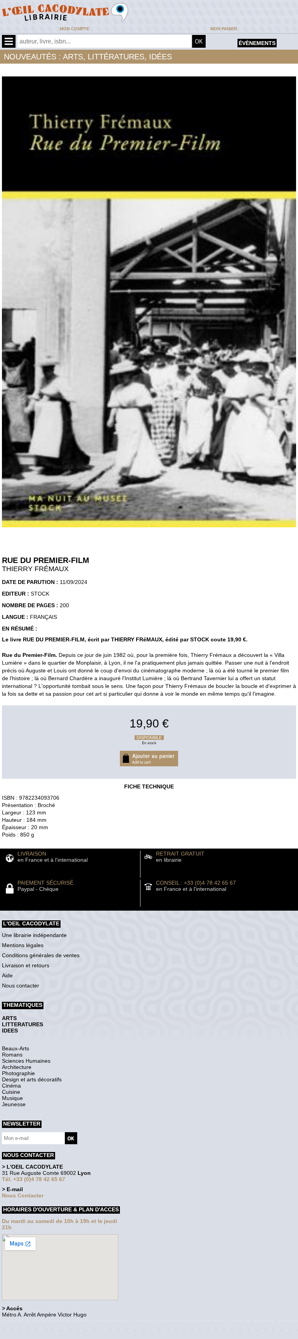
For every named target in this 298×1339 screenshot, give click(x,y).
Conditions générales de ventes (41, 955)
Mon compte (74, 28)
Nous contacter (20, 985)
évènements (257, 43)
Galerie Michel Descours (37, 1335)
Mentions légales (22, 945)
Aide (7, 975)
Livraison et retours (25, 965)
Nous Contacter (22, 1195)
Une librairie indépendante (34, 935)
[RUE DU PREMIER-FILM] (149, 529)
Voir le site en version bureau (43, 1325)
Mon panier (223, 28)
